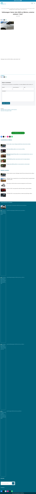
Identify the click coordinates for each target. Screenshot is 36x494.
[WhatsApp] (12, 136)
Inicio (2, 8)
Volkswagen (8, 8)
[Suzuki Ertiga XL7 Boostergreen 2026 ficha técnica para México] (3, 207)
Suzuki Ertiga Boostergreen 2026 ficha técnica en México (15, 277)
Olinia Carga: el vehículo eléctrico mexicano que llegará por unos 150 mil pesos (19, 183)
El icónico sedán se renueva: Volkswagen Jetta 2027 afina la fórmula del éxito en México (20, 173)
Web (24, 87)
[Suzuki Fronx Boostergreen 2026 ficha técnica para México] (3, 243)
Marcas (5, 8)
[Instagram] (8, 136)
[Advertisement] (18, 37)
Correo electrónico (16, 87)
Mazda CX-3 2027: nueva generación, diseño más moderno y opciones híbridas (19, 188)
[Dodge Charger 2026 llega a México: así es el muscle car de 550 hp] (3, 151)
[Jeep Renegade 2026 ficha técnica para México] (3, 444)
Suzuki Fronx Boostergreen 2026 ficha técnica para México (16, 210)
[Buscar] (34, 3)
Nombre (3, 87)
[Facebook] (1, 136)
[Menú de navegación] (32, 3)
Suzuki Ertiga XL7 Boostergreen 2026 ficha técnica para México (16, 205)
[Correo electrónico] (5, 136)
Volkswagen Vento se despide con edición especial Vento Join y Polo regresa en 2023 (22, 8)
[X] (3, 136)
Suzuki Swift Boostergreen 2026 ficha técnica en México (15, 344)
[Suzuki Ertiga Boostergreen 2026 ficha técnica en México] (3, 310)
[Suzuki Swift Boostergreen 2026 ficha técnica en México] (3, 377)
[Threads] (10, 136)
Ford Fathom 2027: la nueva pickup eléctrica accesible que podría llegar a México (19, 193)
